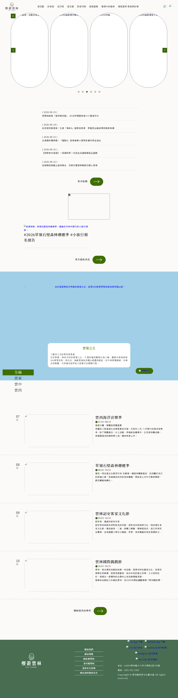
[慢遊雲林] (11, 6)
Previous (9, 331)
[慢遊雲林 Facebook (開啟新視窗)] (156, 647)
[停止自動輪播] (13, 16)
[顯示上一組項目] (13, 50)
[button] (41, 6)
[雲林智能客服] (171, 6)
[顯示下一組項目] (164, 50)
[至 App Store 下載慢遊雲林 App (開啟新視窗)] (135, 641)
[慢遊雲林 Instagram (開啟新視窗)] (146, 653)
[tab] (18, 372)
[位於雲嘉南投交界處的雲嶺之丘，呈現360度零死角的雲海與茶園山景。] (89, 317)
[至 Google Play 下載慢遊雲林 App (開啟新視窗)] (155, 641)
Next (168, 331)
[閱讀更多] (144, 370)
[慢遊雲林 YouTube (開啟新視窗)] (146, 659)
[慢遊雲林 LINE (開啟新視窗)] (134, 647)
